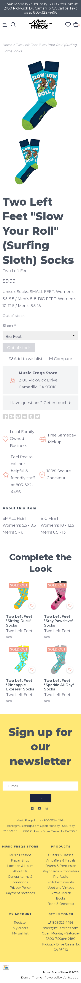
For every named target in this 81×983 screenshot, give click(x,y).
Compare (62, 358)
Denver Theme (31, 977)
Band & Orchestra (61, 904)
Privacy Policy (20, 888)
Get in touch (56, 402)
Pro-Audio (60, 877)
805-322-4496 (53, 820)
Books (60, 898)
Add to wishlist (28, 358)
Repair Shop (20, 860)
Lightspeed (70, 977)
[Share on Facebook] (5, 416)
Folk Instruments (61, 882)
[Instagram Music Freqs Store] (47, 808)
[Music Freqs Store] (41, 24)
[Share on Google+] (11, 416)
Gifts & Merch (61, 893)
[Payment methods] (7, 967)
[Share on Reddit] (24, 416)
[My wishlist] (68, 24)
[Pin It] (18, 416)
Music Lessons (20, 855)
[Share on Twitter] (37, 416)
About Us (20, 871)
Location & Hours (20, 866)
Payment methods (20, 893)
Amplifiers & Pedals (60, 860)
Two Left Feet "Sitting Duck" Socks (19, 620)
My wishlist (20, 933)
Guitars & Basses (60, 855)
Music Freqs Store (29, 820)
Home (7, 45)
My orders (20, 928)
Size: (9, 325)
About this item (20, 508)
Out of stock (19, 347)
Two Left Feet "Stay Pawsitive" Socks (58, 620)
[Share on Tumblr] (31, 416)
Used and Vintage (60, 888)
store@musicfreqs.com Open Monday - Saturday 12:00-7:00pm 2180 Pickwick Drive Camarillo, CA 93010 (61, 939)
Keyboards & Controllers (61, 871)
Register (20, 923)
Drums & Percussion (60, 866)
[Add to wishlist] (32, 605)
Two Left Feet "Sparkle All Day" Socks (59, 685)
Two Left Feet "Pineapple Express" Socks (20, 685)
